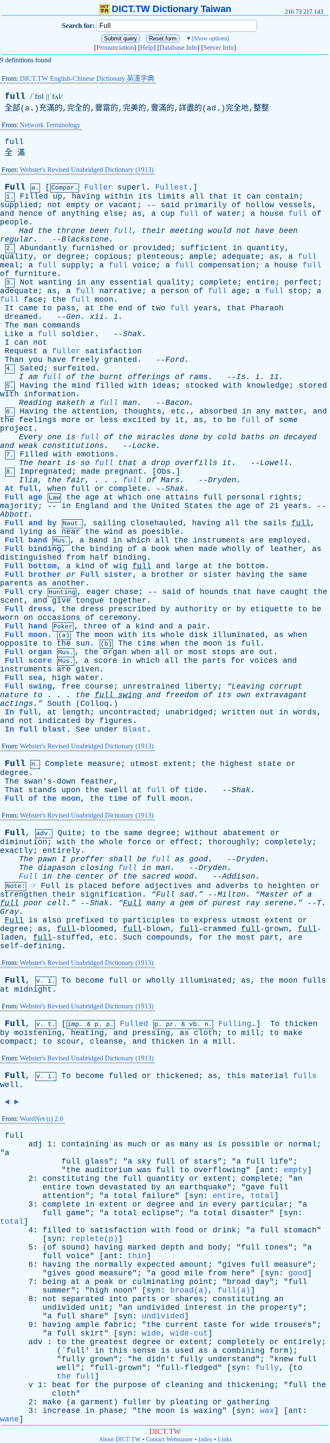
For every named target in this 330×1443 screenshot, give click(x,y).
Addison (238, 876)
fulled (123, 1076)
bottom (250, 566)
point (201, 1282)
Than (14, 359)
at (90, 308)
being (54, 1282)
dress (92, 609)
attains (182, 497)
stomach (300, 1230)
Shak (132, 334)
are (257, 540)
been (99, 231)
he (137, 1359)
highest (236, 764)
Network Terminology (50, 125)
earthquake (203, 1187)
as (137, 213)
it (237, 196)
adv (35, 1342)
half (99, 557)
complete (218, 282)
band (98, 540)
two (158, 308)
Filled (34, 196)
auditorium (108, 1170)
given (87, 669)
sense (144, 1350)
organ (115, 652)
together (128, 600)
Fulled (134, 1024)
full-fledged (189, 1367)
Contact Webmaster (169, 1439)
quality (16, 256)
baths (253, 437)
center (90, 876)
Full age (24, 497)
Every (31, 437)
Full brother (33, 574)
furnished (93, 248)
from (75, 557)
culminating (158, 1282)
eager (98, 592)
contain (282, 196)
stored (313, 385)
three (95, 626)
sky (144, 1161)
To (66, 980)
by (165, 420)
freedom (182, 695)
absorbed (218, 411)
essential (131, 282)
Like (14, 334)
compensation (227, 265)
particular (264, 1204)
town (85, 1187)
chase (126, 592)
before (126, 886)
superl (131, 187)
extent (177, 764)
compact (16, 1041)
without (201, 833)
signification (111, 894)
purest (227, 903)
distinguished (30, 557)
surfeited (74, 368)
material (269, 1076)
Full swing (28, 686)
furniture (35, 274)
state (269, 764)
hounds (214, 592)
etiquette (272, 609)
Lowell (274, 463)
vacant (123, 205)
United (165, 506)
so (85, 463)
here (241, 1273)
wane (9, 1419)
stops (223, 652)
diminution (23, 842)
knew (283, 1359)
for (238, 660)
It (9, 308)
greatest (109, 1342)
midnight (33, 989)
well (9, 1085)
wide (260, 1324)
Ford (174, 359)
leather (285, 549)
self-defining (30, 946)
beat (61, 1385)
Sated (31, 368)
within (119, 196)
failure (158, 1196)
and (7, 213)
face (33, 299)
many (156, 903)
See (83, 729)
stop (297, 291)
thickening (250, 1385)
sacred (156, 876)
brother (167, 574)
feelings (38, 420)
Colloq (94, 703)
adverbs (232, 886)
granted (120, 359)
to (47, 308)
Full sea (24, 678)
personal (246, 497)
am (33, 377)
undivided (64, 1307)
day (262, 1282)
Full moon (26, 635)
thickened (177, 1076)
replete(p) (94, 1239)
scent (12, 600)
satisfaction (113, 351)
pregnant (124, 471)
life (278, 1161)
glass (97, 1161)
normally (113, 1264)
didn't (161, 1359)
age (239, 291)
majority (19, 506)
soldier (78, 334)
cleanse (106, 1041)
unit (99, 1307)
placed (93, 886)
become (90, 980)
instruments (219, 540)
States (198, 506)
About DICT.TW (120, 1439)
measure (104, 764)
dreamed (21, 316)
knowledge (268, 385)
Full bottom (31, 566)
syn (196, 1196)
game (75, 1213)
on (274, 437)
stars (205, 1161)
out (266, 652)
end (125, 308)
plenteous (158, 256)
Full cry (24, 592)
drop (160, 463)
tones (276, 1247)
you (35, 359)
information (50, 394)
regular (16, 239)
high (61, 678)
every (224, 1204)
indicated (59, 721)
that (218, 196)
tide (193, 790)
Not (27, 282)
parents (16, 583)
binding (106, 549)
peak (104, 1282)
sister (217, 574)
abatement (244, 833)
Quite (69, 833)
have (264, 231)
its (145, 196)
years (205, 308)
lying (31, 531)
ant (267, 1170)
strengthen (23, 894)
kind (85, 566)
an (297, 1178)
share (92, 1316)
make (293, 1033)
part (269, 937)
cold (226, 437)
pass (66, 308)
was (144, 1170)
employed (287, 540)
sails (275, 523)
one (54, 437)
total (125, 1196)
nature (14, 695)
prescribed (132, 609)
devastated (123, 1187)
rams (198, 377)
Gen (73, 316)
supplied (19, 205)
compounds (168, 937)
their (153, 231)
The (12, 325)
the (45, 231)
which (130, 497)
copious (111, 256)
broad (239, 1282)
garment (96, 1402)
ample (201, 256)
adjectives (168, 886)
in (237, 248)
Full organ (28, 652)
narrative (120, 291)
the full (76, 1376)
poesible (161, 531)
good (198, 859)
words (305, 712)
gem (187, 903)
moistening (37, 1033)
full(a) (234, 1290)
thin (137, 1256)
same (297, 574)
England (92, 506)
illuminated (239, 635)
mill (250, 1033)
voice (144, 265)
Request (21, 351)
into (118, 1299)
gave (255, 1187)
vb (193, 1024)
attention (93, 411)
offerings (149, 377)
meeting (186, 231)
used (184, 1350)
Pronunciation (115, 47)
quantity (265, 248)
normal (302, 1144)
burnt (111, 377)
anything (80, 213)
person (175, 291)
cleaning (184, 1385)
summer (57, 1290)
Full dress (28, 609)
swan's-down (50, 781)
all (197, 196)
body (217, 1247)
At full (21, 488)
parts (214, 660)
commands (61, 325)
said (170, 205)
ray (253, 903)
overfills (196, 463)
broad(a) (189, 1290)
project (16, 428)
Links (225, 1439)
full (15, 96)
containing (85, 1144)
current (182, 1324)
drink (224, 1230)
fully (73, 1359)
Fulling (234, 1024)
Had (26, 231)
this (236, 1076)
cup (168, 213)
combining (243, 1350)
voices (264, 660)
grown (101, 1359)
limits (171, 196)
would (220, 231)
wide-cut (189, 1333)
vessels (295, 205)
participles (149, 920)
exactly (16, 850)
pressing (151, 1033)
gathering (248, 1402)
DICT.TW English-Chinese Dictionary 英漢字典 (87, 78)
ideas (164, 385)
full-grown (118, 1367)
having (86, 196)
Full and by (31, 523)
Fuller (98, 187)
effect (184, 842)
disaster (250, 1213)
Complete (64, 764)
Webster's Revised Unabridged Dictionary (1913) (86, 169)
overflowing (220, 1170)
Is (241, 377)
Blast (135, 729)
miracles (156, 437)
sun (83, 643)
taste (215, 1324)
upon (70, 790)
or (99, 205)
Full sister (106, 574)
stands (42, 790)
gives (234, 1264)
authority (196, 609)
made (90, 471)
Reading (35, 402)
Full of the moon (42, 798)
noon (122, 1290)
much (137, 1144)
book (160, 549)
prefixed (85, 920)
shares (189, 1299)
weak (28, 445)
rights (283, 497)
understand (231, 1359)
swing (130, 695)
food (184, 1230)
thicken (301, 1024)
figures (115, 721)
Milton (231, 894)
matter (289, 411)
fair (75, 480)
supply (75, 265)
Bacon (177, 402)
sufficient (204, 248)
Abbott (14, 514)
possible (250, 1144)
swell (116, 790)
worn (9, 617)
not (54, 205)
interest (203, 1307)
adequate (241, 256)
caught (294, 592)
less (108, 420)
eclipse (158, 1213)
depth (172, 1247)
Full (15, 187)
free (70, 686)
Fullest (171, 187)
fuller (66, 351)
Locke (144, 445)
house (272, 213)
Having (34, 385)
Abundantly (43, 248)
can (254, 196)
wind (113, 531)
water (229, 213)
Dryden (222, 480)
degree (71, 256)
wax (267, 1410)
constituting (71, 1178)
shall (120, 859)
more (70, 420)
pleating (189, 1402)
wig (120, 566)
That (14, 790)
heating (87, 1033)
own (243, 695)
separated (82, 1299)
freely (85, 359)
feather (96, 781)
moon (104, 299)
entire (261, 282)
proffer (87, 859)
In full (21, 712)
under (106, 729)
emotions (95, 454)
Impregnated (46, 471)
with (137, 385)
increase (61, 1410)
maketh (71, 402)
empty (78, 205)
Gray (9, 911)
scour (68, 1041)
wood (184, 876)
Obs (164, 471)
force (139, 842)
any (98, 282)
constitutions (73, 445)
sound (73, 1247)
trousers (293, 1324)
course (99, 686)
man (31, 325)
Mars (170, 480)
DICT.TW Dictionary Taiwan (171, 8)
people (14, 222)
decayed (300, 437)
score (105, 660)
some (288, 420)
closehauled (157, 523)
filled (109, 385)
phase (111, 1410)
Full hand (26, 626)
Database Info (178, 47)
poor (33, 903)
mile (193, 1273)
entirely (61, 850)
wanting (55, 282)
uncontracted (127, 712)
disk (198, 635)
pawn (47, 859)
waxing (208, 1410)
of (236, 205)
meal (9, 265)
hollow (260, 205)
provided (152, 248)
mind (81, 385)
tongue (90, 600)
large (187, 566)
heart (49, 463)
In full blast (35, 729)
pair (196, 626)
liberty (200, 686)
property (279, 1307)
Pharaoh (267, 308)
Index (205, 1439)
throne (71, 231)
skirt (92, 1333)
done (189, 437)
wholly (236, 549)
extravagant (281, 695)
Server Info (218, 47)
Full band (26, 540)
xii (97, 316)
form (278, 1350)
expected (156, 1264)
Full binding (33, 549)
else (113, 213)
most (197, 652)
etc (178, 411)
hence (31, 213)
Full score (28, 660)
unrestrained (151, 686)
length (75, 712)
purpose (130, 1385)
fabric (118, 1324)
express (210, 920)
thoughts (143, 411)
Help (146, 47)
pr (170, 1024)
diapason (57, 868)
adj (35, 1144)
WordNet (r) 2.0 (41, 1118)
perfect (301, 282)
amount (194, 1264)
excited (139, 420)
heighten (287, 886)
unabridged (189, 712)
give (61, 600)
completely (288, 842)
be (231, 420)
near (70, 531)
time (146, 643)
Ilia (28, 480)
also (52, 920)
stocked (201, 385)
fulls (314, 980)
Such (132, 937)
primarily (205, 205)
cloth (205, 1033)
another (68, 583)
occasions (59, 617)
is (71, 437)
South (59, 703)
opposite (19, 643)
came (28, 308)
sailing (109, 523)
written (238, 712)
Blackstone (85, 239)
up (57, 196)
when (56, 488)
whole (172, 635)
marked (142, 1247)
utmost (144, 764)
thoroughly (231, 842)
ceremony (118, 617)
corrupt (285, 686)
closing (96, 868)
